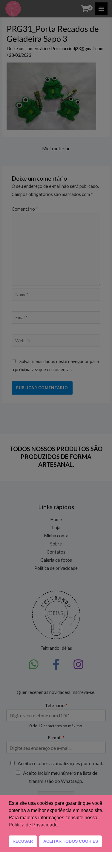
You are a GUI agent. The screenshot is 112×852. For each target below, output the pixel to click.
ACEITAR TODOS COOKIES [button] (70, 841)
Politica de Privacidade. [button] (34, 824)
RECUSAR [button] (23, 841)
